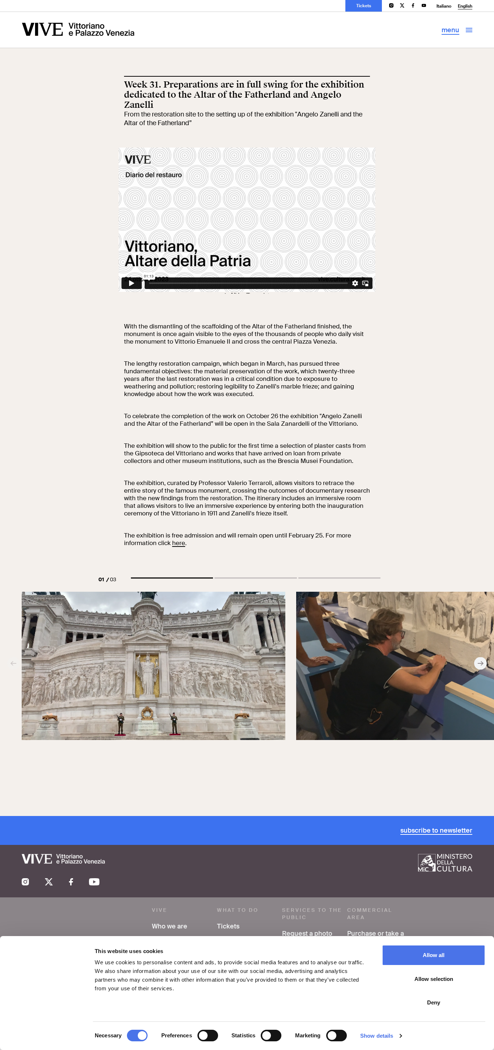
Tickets (363, 6)
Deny (433, 1002)
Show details (376, 1036)
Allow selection (433, 979)
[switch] (207, 1035)
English (465, 6)
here (178, 543)
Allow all (433, 955)
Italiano (443, 6)
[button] (172, 578)
